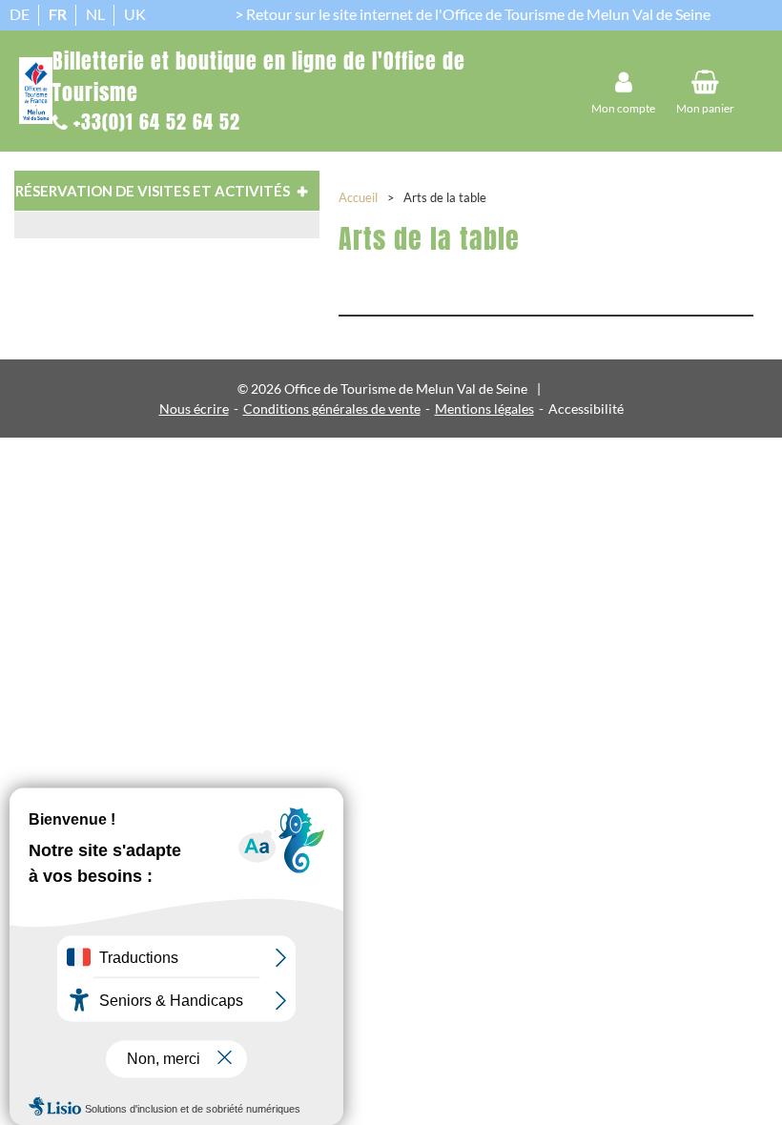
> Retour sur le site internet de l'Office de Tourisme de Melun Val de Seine (472, 14)
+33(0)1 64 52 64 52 (156, 121)
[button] (705, 91)
